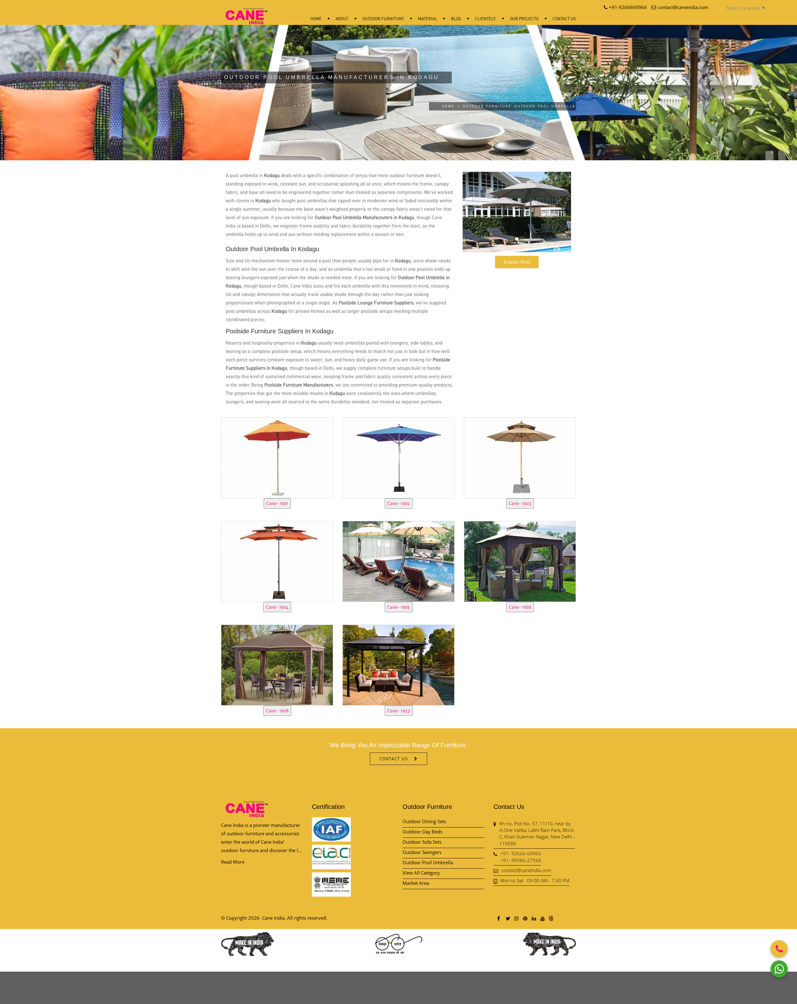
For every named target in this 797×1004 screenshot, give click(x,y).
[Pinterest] (525, 918)
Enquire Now (517, 262)
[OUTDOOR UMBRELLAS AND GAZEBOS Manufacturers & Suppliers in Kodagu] (277, 457)
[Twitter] (507, 918)
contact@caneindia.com (526, 870)
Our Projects (524, 18)
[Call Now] (779, 948)
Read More (232, 862)
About (342, 18)
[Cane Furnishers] (246, 11)
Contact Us (564, 18)
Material (427, 18)
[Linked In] (533, 918)
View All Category (421, 873)
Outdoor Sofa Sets (422, 842)
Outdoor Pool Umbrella (428, 862)
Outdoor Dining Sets (424, 821)
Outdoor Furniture (383, 18)
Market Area (416, 883)
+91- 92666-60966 (520, 853)
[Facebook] (498, 918)
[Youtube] (542, 918)
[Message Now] (779, 969)
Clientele (485, 18)
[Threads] (551, 918)
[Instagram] (516, 918)
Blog (456, 18)
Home (316, 18)
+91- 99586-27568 (520, 860)
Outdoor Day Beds (422, 831)
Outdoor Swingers (422, 852)
